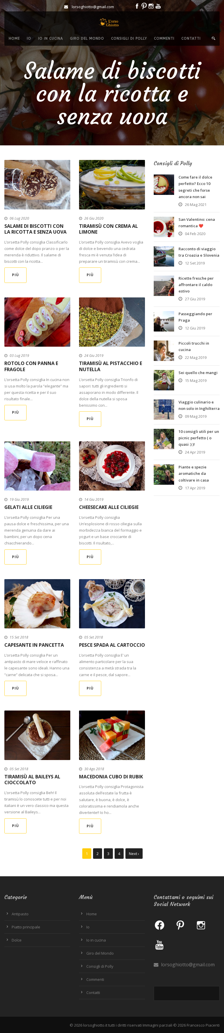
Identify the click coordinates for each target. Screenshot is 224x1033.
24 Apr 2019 (195, 452)
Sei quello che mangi (198, 372)
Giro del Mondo (87, 38)
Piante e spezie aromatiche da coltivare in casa (193, 473)
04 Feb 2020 (195, 233)
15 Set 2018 (19, 637)
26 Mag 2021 (195, 204)
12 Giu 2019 (195, 328)
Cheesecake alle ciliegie (109, 507)
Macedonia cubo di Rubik (111, 776)
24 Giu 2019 (94, 355)
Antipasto (20, 913)
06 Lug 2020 (19, 218)
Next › (134, 853)
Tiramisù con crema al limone (108, 229)
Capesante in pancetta (34, 645)
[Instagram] (201, 925)
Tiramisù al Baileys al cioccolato (32, 779)
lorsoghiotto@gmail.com (187, 964)
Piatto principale (26, 927)
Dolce (17, 940)
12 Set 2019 (195, 263)
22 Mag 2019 (195, 357)
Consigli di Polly (129, 38)
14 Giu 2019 (94, 499)
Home (14, 38)
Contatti (191, 38)
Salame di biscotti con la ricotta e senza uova (35, 229)
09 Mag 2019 (195, 416)
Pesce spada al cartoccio (112, 645)
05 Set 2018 (93, 637)
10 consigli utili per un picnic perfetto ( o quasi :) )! (198, 438)
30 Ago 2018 (94, 768)
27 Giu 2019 (195, 299)
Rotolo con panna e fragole (31, 366)
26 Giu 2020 (94, 218)
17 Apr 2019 (195, 488)
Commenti (164, 38)
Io (29, 38)
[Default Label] (180, 925)
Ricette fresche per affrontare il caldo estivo (196, 285)
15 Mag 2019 (195, 380)
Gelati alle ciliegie (28, 507)
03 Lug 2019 (19, 355)
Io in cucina (50, 38)
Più (15, 274)
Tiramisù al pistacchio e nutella (110, 366)
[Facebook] (159, 925)
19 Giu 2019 (19, 499)
